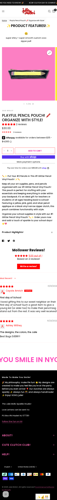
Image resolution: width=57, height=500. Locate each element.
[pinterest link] (14, 240)
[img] (6, 286)
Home (4, 20)
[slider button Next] (33, 104)
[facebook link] (3, 240)
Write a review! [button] (28, 266)
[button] (9, 124)
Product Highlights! (12, 232)
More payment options (28, 162)
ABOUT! (7, 435)
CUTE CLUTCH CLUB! (16, 445)
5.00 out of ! (35, 255)
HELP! (6, 454)
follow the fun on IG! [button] (12, 421)
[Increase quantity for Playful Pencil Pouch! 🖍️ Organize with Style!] (11, 151)
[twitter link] (9, 240)
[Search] (49, 11)
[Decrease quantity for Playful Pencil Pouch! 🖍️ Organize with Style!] (4, 151)
